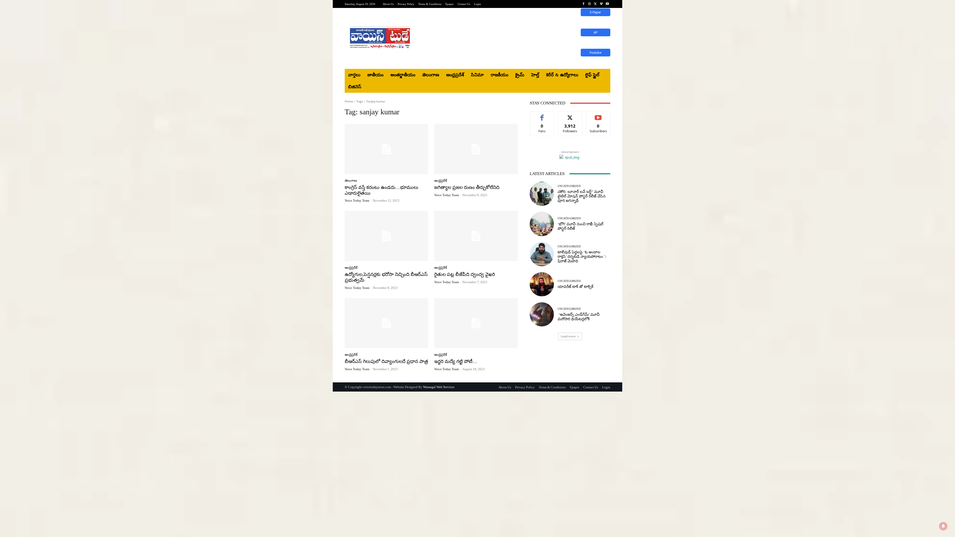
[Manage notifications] (943, 526)
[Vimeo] (601, 4)
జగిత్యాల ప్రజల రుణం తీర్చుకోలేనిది (466, 187)
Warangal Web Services (438, 387)
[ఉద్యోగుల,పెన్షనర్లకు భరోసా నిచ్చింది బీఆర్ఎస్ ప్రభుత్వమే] (386, 236)
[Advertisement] (518, 38)
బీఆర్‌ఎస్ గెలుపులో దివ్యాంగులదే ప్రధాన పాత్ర (386, 361)
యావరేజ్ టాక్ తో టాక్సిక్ (575, 287)
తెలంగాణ (351, 180)
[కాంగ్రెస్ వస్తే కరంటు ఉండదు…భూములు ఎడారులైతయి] (386, 149)
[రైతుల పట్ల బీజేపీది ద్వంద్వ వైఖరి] (476, 236)
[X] (595, 4)
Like (542, 115)
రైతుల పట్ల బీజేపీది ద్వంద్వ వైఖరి (464, 274)
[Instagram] (589, 4)
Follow (570, 115)
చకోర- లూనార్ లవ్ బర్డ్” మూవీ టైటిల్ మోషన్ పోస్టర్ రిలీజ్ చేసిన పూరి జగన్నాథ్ (582, 196)
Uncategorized (569, 186)
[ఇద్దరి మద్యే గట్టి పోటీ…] (476, 323)
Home (349, 101)
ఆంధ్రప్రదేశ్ (440, 180)
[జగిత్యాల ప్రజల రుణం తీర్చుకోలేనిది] (476, 149)
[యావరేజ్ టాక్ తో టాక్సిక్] (542, 284)
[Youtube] (607, 4)
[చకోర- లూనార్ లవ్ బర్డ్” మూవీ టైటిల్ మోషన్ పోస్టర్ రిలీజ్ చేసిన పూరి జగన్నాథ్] (542, 194)
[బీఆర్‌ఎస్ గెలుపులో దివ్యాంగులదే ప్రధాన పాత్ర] (386, 323)
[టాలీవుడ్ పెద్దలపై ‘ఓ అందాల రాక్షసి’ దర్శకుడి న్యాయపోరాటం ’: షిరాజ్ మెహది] (542, 254)
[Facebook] (583, 4)
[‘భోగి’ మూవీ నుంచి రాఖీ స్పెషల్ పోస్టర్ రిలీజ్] (542, 224)
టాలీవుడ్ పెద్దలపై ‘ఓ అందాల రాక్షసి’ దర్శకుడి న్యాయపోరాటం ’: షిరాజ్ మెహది (582, 256)
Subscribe (598, 115)
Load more (568, 336)
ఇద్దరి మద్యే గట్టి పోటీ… (455, 361)
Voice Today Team (357, 200)
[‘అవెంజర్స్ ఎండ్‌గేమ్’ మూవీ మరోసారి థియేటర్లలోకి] (542, 314)
